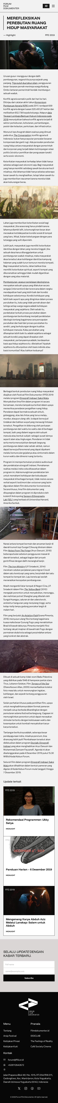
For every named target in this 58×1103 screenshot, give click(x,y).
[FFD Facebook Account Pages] (32, 1089)
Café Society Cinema (41, 1046)
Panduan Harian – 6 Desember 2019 (29, 869)
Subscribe (29, 978)
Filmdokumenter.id (40, 1030)
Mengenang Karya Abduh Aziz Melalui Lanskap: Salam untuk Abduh (25, 922)
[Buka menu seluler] (53, 6)
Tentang (7, 1030)
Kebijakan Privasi (11, 1041)
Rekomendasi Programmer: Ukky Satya (27, 821)
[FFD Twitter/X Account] (19, 1089)
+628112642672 (16, 1065)
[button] (46, 6)
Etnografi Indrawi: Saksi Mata (34, 398)
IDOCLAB (35, 1035)
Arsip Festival (9, 1035)
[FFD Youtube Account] (38, 1089)
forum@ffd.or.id (16, 1059)
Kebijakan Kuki (10, 1046)
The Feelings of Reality (42, 1041)
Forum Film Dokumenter (11, 6)
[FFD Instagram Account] (25, 1089)
